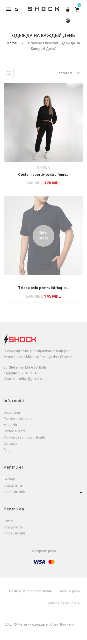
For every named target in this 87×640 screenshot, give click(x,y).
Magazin (10, 425)
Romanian (67, 23)
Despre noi (12, 412)
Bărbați (9, 479)
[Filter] (9, 73)
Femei (8, 521)
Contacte (11, 443)
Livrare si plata (15, 431)
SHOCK (43, 167)
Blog (7, 450)
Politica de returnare (19, 419)
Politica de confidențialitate (24, 437)
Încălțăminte (13, 485)
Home (12, 43)
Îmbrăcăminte (14, 492)
